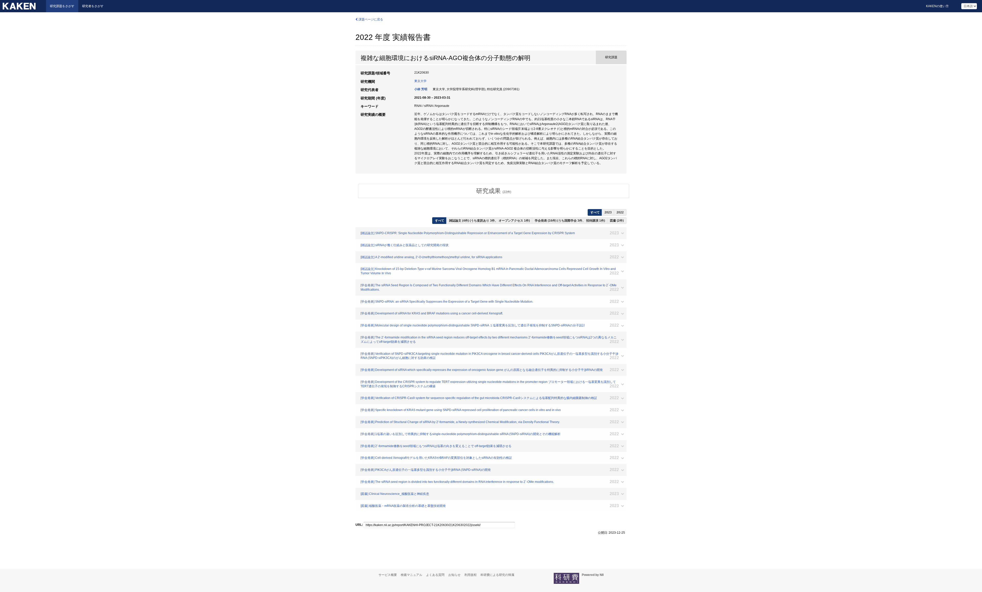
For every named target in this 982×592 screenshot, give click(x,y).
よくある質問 (435, 575)
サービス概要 (387, 575)
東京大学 (420, 81)
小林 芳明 (420, 89)
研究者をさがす (93, 6)
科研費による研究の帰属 (497, 575)
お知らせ (454, 575)
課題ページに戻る (370, 19)
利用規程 (470, 575)
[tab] (493, 191)
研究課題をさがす (62, 6)
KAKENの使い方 (937, 6)
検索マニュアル (411, 575)
